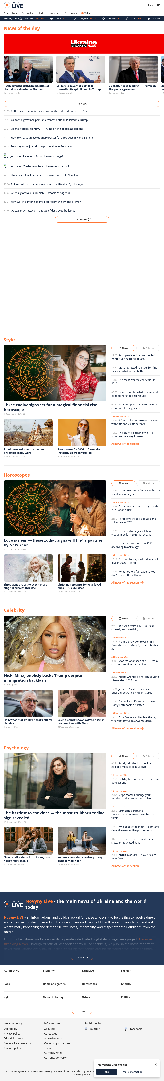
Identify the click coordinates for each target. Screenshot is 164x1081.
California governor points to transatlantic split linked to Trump (49, 120)
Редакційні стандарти (18, 1043)
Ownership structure (57, 1043)
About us (49, 1029)
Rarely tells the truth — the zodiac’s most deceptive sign (131, 765)
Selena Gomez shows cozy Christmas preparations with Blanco (81, 721)
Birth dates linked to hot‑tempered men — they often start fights (134, 814)
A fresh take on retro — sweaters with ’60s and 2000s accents (135, 422)
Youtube (95, 1029)
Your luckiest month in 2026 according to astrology (131, 545)
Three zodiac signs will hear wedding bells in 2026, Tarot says (131, 532)
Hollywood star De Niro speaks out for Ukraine (28, 721)
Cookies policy (12, 1048)
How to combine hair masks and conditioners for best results (134, 393)
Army (7, 13)
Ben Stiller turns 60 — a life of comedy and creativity (132, 627)
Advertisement (53, 1038)
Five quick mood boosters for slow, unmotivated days (132, 840)
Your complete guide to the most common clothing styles (134, 406)
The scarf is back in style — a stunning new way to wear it (132, 434)
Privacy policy (12, 1033)
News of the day (53, 997)
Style (41, 13)
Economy (49, 970)
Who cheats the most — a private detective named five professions (135, 828)
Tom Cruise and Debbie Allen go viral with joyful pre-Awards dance (134, 719)
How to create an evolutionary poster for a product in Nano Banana (52, 137)
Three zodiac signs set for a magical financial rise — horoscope (53, 407)
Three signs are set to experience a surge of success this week (26, 586)
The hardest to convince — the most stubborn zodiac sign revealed (54, 815)
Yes (107, 1071)
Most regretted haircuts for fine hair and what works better (134, 369)
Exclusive (88, 970)
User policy (10, 1029)
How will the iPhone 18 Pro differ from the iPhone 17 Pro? (46, 202)
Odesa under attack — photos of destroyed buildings (43, 210)
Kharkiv (126, 984)
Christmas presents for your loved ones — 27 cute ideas (79, 586)
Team (47, 1048)
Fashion (126, 970)
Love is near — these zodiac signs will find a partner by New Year (53, 542)
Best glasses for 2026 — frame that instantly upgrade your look (80, 451)
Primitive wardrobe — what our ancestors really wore (24, 451)
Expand (82, 1011)
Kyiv (6, 997)
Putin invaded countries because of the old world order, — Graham (51, 111)
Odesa (86, 997)
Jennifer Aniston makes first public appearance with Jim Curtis (131, 690)
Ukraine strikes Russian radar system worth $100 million (45, 175)
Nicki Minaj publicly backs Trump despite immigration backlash (43, 678)
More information (133, 1071)
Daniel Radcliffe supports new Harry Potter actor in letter (133, 703)
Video (87, 13)
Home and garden (54, 984)
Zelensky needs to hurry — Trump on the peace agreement (132, 87)
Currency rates (53, 1053)
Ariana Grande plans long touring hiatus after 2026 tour (135, 678)
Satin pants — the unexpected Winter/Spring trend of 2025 (133, 356)
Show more (82, 957)
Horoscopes (54, 13)
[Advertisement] (82, 277)
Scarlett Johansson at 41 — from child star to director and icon (134, 662)
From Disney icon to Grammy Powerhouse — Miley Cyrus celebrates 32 (134, 645)
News (15, 13)
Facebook (136, 1029)
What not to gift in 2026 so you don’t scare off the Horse (133, 573)
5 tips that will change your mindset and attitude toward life (131, 796)
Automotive (11, 970)
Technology (28, 13)
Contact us (50, 1033)
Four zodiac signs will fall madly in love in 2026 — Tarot (135, 561)
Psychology (71, 13)
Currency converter (56, 1057)
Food (7, 984)
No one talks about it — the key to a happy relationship (27, 859)
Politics (125, 997)
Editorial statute (13, 1038)
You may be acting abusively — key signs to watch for (80, 859)
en (149, 5)
